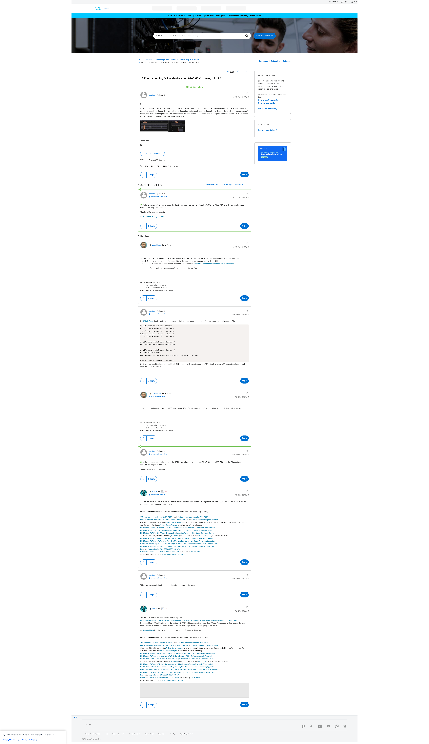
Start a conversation (264, 36)
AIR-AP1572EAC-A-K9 (164, 166)
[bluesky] (344, 726)
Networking (184, 60)
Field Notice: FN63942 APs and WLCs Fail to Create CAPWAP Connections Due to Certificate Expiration (177, 528)
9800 (152, 166)
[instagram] (337, 726)
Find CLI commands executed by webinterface (214, 264)
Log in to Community (267, 108)
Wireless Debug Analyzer (168, 525)
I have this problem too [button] (152, 153)
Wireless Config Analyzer (174, 522)
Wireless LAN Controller (157, 160)
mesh (176, 166)
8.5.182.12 (175, 536)
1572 (146, 166)
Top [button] (77, 717)
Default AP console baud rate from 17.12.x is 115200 (159, 552)
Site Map (172, 734)
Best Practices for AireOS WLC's (152, 520)
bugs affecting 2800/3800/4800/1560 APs (164, 549)
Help (106, 734)
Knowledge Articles (266, 130)
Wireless (195, 60)
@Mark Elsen (147, 321)
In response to (159, 197)
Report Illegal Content (186, 734)
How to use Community (268, 100)
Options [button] (286, 61)
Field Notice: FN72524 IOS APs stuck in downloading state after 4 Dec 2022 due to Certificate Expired (177, 533)
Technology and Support (166, 60)
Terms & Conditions (118, 734)
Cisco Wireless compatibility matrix (205, 520)
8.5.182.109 (202, 536)
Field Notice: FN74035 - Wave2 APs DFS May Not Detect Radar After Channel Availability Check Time (177, 546)
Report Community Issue (92, 734)
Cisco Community (145, 60)
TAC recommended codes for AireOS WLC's (156, 517)
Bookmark (263, 61)
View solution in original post (152, 217)
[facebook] (303, 726)
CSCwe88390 (195, 552)
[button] (162, 126)
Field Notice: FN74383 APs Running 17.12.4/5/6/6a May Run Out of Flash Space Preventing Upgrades (177, 541)
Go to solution (196, 87)
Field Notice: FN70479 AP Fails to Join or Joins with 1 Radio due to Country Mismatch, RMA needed (176, 538)
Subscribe (275, 61)
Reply (244, 174)
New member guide (266, 103)
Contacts (88, 724)
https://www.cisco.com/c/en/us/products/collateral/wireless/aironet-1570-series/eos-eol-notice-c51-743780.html (188, 620)
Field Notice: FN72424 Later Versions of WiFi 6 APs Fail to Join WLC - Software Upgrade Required (176, 530)
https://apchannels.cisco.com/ (173, 554)
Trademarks (161, 734)
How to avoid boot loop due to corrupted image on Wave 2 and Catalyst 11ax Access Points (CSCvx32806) (179, 544)
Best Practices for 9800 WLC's (177, 520)
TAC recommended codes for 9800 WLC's (193, 517)
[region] (33, 737)
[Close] (63, 733)
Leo (141, 549)
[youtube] (328, 726)
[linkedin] (320, 726)
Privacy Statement (10, 740)
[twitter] (311, 726)
